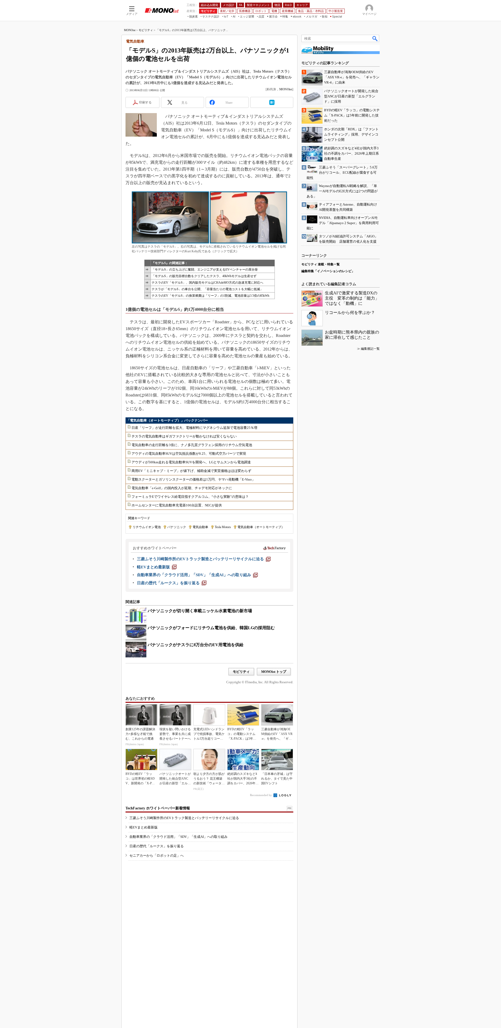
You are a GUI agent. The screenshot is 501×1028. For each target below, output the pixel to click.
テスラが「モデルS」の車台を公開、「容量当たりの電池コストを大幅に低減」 (207, 289)
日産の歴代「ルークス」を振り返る (156, 846)
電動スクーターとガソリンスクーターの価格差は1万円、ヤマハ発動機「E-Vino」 (193, 479)
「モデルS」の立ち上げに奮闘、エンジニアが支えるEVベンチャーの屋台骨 (205, 269)
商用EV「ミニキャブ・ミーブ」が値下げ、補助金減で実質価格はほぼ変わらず (191, 471)
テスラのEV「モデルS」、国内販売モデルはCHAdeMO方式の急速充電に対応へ (207, 282)
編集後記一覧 (370, 349)
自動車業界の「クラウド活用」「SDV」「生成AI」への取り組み (178, 837)
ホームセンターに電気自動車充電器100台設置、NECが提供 (177, 505)
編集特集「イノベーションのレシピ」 (328, 271)
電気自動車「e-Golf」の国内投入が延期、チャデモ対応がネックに (182, 488)
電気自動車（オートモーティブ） (260, 527)
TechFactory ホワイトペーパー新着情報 (158, 808)
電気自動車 (200, 527)
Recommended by (261, 795)
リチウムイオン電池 (147, 527)
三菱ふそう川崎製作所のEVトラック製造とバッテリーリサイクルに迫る (184, 818)
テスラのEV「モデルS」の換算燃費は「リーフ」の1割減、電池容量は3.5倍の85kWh (210, 295)
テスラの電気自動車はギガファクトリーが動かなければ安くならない (184, 436)
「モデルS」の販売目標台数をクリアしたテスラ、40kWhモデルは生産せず (204, 276)
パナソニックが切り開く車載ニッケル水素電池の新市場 (200, 611)
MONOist (129, 30)
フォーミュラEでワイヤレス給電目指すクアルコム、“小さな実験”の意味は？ (190, 497)
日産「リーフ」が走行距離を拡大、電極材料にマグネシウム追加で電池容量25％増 (194, 428)
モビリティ (146, 30)
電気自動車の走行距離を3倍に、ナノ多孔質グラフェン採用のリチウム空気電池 (192, 445)
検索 (375, 38)
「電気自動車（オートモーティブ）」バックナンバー (167, 420)
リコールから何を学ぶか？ (350, 312)
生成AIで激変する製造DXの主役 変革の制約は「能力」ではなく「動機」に (352, 298)
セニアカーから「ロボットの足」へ (156, 855)
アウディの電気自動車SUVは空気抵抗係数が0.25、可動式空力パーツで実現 (189, 453)
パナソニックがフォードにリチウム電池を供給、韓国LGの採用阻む (211, 628)
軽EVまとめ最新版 (143, 827)
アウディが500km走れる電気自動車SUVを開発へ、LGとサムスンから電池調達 (191, 462)
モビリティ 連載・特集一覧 (320, 264)
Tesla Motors (223, 527)
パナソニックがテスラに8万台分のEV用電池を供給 (195, 644)
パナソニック (176, 527)
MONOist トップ (273, 672)
